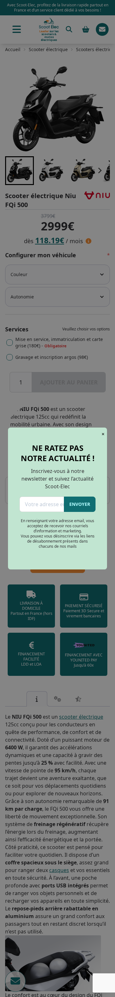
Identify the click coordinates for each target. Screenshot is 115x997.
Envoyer (79, 504)
